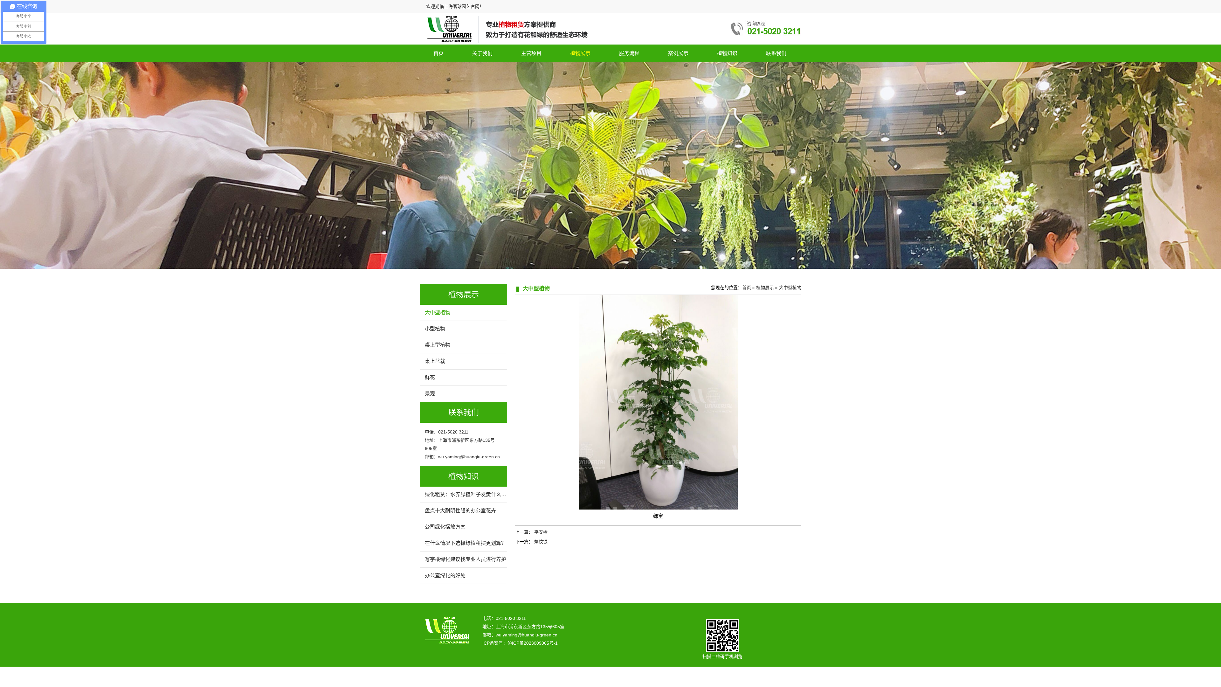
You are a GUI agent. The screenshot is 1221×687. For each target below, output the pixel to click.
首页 (438, 53)
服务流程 (629, 53)
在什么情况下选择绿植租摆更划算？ (465, 543)
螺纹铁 (541, 541)
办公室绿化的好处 (445, 575)
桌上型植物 (437, 345)
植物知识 (727, 53)
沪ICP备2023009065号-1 (532, 643)
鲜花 (430, 377)
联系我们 (776, 53)
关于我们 (482, 53)
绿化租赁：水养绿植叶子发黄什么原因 (465, 497)
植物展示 (580, 53)
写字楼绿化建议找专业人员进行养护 (465, 559)
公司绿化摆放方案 (445, 527)
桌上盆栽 (435, 361)
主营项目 (531, 53)
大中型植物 (437, 312)
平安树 (541, 532)
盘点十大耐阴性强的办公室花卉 (460, 510)
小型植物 (435, 328)
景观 (430, 393)
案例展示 (678, 53)
